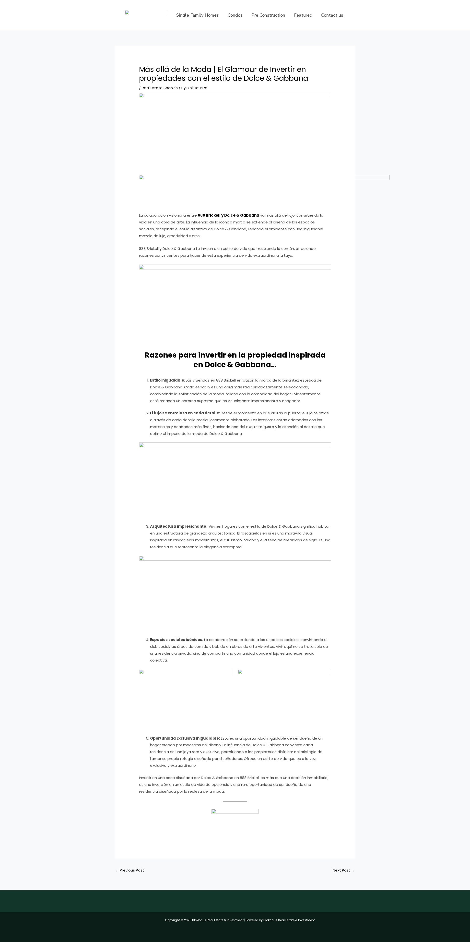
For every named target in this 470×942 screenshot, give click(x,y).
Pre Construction (268, 15)
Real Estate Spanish (160, 87)
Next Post (344, 870)
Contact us (332, 15)
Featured (303, 15)
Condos (235, 15)
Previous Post (129, 870)
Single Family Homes (197, 15)
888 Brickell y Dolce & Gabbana (228, 215)
